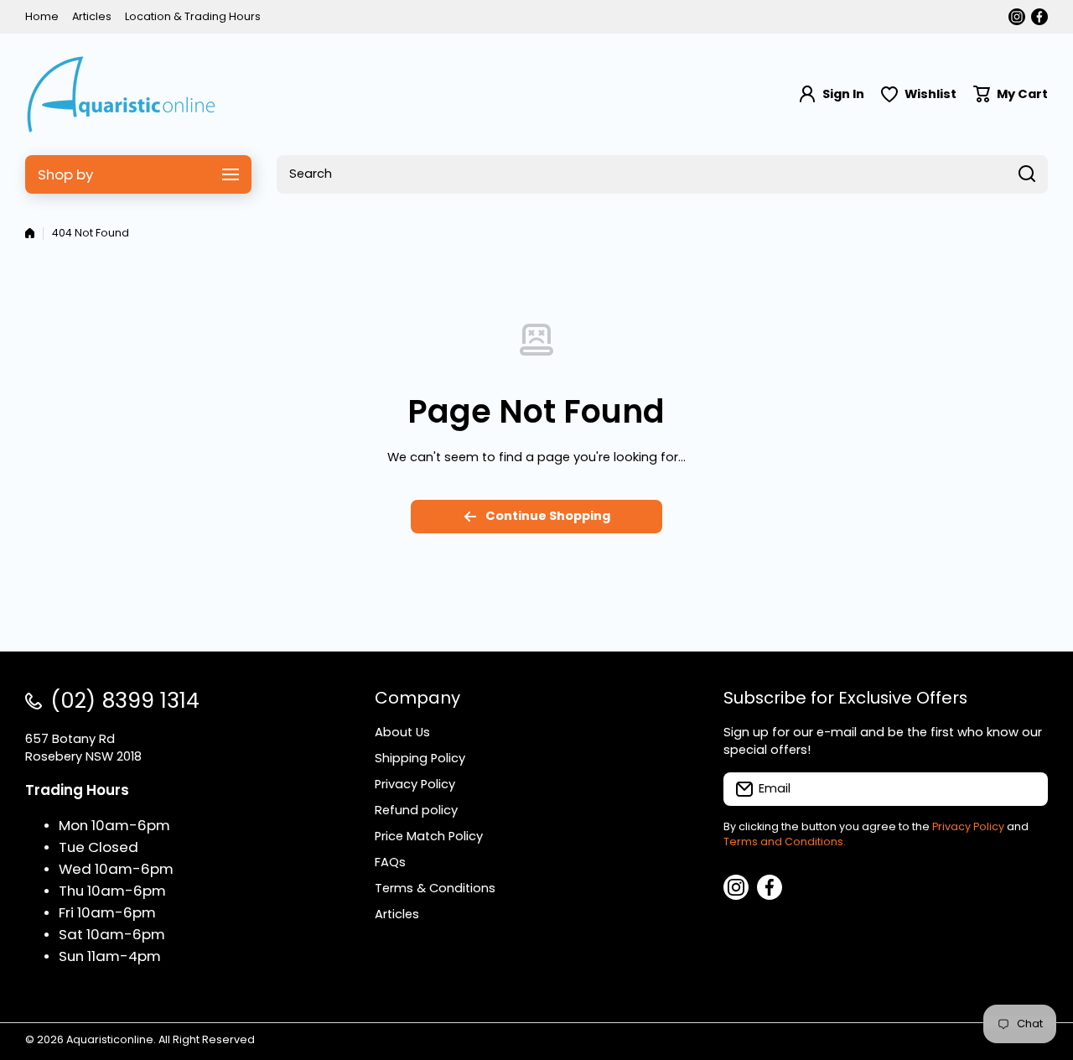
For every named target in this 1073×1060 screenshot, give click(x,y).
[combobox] (662, 174)
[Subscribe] (1027, 789)
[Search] (1027, 174)
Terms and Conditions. (784, 841)
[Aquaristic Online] (121, 94)
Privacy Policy (968, 826)
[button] (1010, 94)
